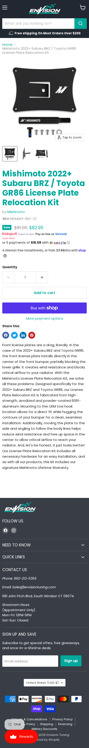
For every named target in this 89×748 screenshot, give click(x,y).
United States (42, 682)
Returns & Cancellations (29, 719)
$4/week (61, 234)
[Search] (80, 23)
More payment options (44, 318)
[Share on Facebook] (5, 335)
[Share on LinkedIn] (23, 335)
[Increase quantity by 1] (42, 277)
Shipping (46, 724)
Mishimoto (16, 211)
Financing (65, 724)
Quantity (9, 267)
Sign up (71, 660)
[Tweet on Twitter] (14, 335)
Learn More (8, 238)
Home (7, 44)
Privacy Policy (62, 719)
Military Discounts (44, 729)
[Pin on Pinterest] (31, 335)
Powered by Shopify (44, 739)
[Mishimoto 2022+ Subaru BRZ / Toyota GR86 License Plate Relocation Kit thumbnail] (10, 153)
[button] (44, 242)
